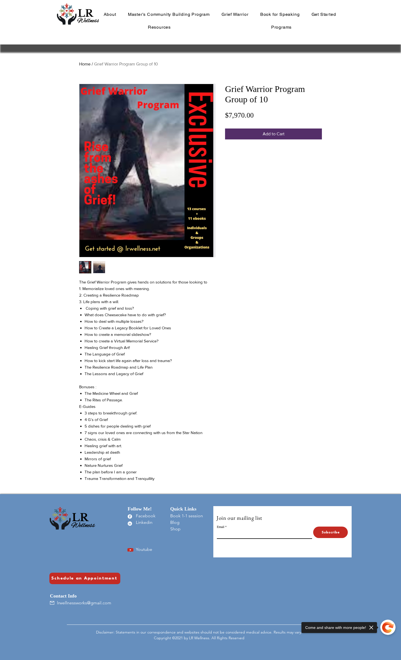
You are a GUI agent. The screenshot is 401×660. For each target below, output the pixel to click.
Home (85, 64)
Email (220, 526)
